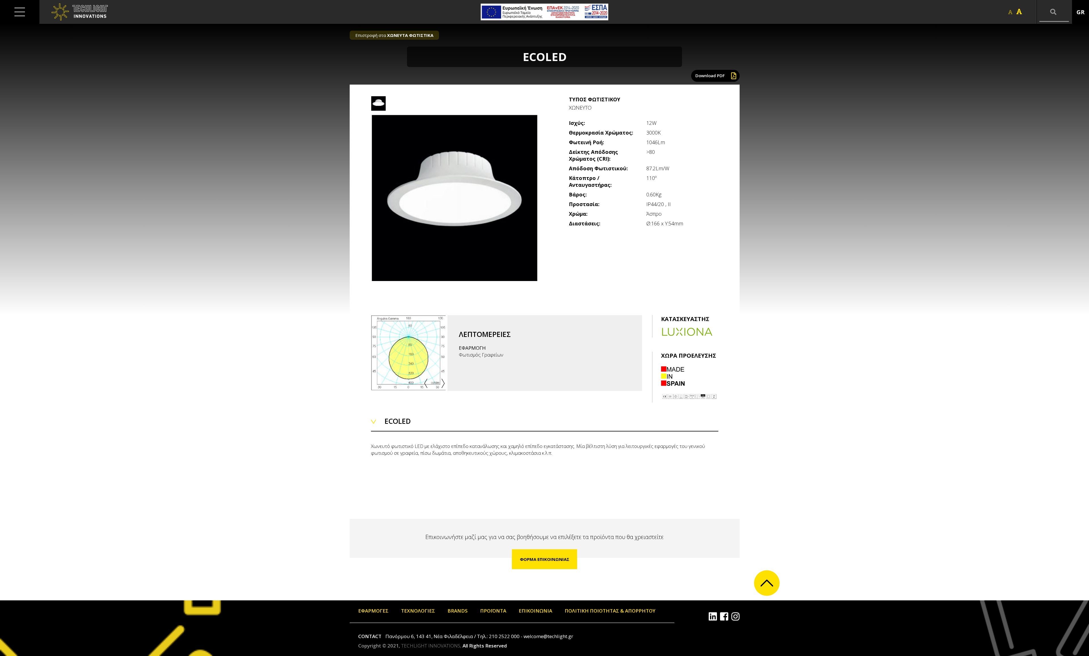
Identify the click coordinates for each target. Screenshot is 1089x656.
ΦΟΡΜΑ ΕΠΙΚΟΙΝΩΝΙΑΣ (544, 559)
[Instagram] (735, 616)
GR (1081, 12)
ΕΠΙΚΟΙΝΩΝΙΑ (535, 610)
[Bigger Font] (1019, 12)
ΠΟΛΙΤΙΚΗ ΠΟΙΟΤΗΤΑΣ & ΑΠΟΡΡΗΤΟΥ (610, 610)
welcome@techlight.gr (548, 636)
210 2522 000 (504, 636)
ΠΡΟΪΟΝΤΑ (493, 610)
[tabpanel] (454, 197)
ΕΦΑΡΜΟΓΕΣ (373, 610)
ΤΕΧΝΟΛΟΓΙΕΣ (418, 610)
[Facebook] (724, 616)
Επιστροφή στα (394, 35)
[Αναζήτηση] (1054, 12)
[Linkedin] (713, 616)
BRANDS (458, 610)
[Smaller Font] (1010, 12)
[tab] (378, 103)
